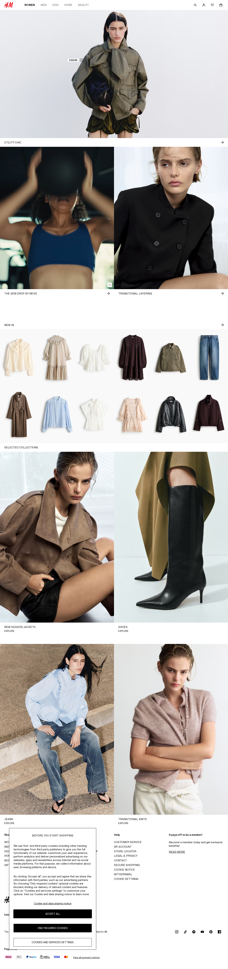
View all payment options (86, 957)
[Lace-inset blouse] (57, 414)
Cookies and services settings (53, 942)
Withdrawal (123, 874)
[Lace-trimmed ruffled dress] (133, 414)
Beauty (83, 4)
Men (44, 4)
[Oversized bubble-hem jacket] (171, 414)
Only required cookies (53, 928)
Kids (55, 4)
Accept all (52, 913)
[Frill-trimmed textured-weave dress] (57, 357)
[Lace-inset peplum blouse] (95, 357)
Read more (177, 851)
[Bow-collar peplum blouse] (95, 414)
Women (29, 4)
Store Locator (125, 851)
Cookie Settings (126, 878)
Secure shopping (127, 865)
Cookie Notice (124, 869)
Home (68, 4)
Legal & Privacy (126, 855)
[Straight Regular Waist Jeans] (209, 357)
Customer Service (128, 842)
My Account (123, 846)
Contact (120, 860)
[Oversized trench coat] (19, 414)
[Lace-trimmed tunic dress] (133, 357)
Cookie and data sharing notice (52, 903)
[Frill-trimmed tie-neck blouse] (19, 357)
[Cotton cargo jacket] (171, 357)
